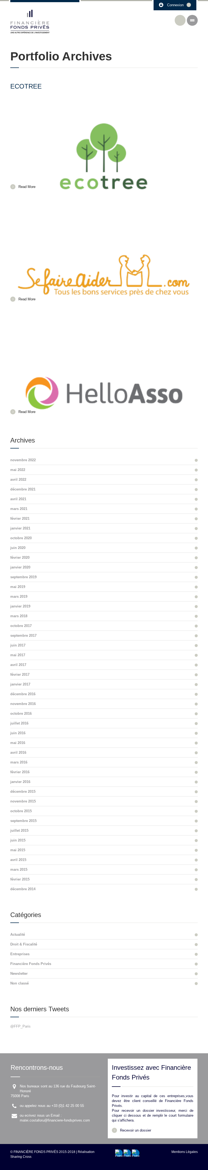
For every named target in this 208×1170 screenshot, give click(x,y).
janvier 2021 (20, 528)
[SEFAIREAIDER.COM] (103, 250)
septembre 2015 (23, 821)
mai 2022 (17, 470)
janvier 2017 (20, 684)
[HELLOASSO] (103, 363)
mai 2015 (17, 850)
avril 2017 (18, 665)
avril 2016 (18, 752)
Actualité (17, 934)
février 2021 (20, 518)
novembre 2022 (23, 460)
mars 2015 (18, 869)
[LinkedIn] (127, 1153)
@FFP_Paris (20, 1026)
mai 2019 (17, 587)
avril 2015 (18, 860)
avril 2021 (18, 499)
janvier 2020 (20, 567)
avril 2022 (18, 479)
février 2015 (20, 879)
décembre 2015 (22, 791)
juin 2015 (17, 840)
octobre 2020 (21, 538)
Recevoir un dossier (135, 1130)
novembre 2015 (23, 801)
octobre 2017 (21, 626)
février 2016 (20, 772)
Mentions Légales (184, 1152)
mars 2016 (18, 762)
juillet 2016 (19, 723)
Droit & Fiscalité (23, 944)
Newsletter (19, 973)
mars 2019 (18, 596)
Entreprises (20, 954)
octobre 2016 (21, 713)
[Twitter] (135, 1153)
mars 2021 (18, 509)
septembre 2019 (23, 577)
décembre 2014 (22, 889)
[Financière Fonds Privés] (30, 21)
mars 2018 (18, 616)
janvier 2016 (20, 782)
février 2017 (20, 674)
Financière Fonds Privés (30, 964)
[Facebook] (119, 1153)
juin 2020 (17, 548)
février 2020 (20, 557)
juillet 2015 (19, 830)
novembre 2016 (23, 704)
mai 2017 (17, 655)
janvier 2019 (20, 606)
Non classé (19, 983)
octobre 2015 (21, 811)
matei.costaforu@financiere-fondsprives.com (55, 1120)
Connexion (175, 5)
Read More (26, 187)
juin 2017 (17, 645)
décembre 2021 (22, 489)
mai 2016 (17, 743)
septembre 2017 (23, 635)
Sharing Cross (20, 1157)
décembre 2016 (22, 694)
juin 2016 (17, 733)
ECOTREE (26, 86)
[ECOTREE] (103, 138)
